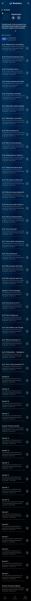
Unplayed (11, 38)
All (4, 38)
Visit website (7, 35)
